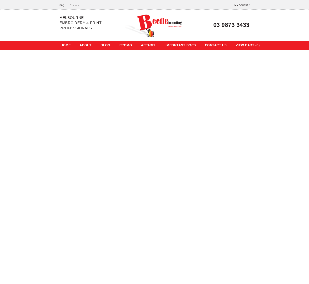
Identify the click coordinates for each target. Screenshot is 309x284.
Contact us (213, 45)
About (85, 45)
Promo (124, 45)
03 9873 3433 (230, 24)
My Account (241, 5)
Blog (104, 45)
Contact (73, 5)
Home (65, 45)
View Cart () (244, 45)
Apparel (146, 45)
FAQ (61, 5)
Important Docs (178, 45)
